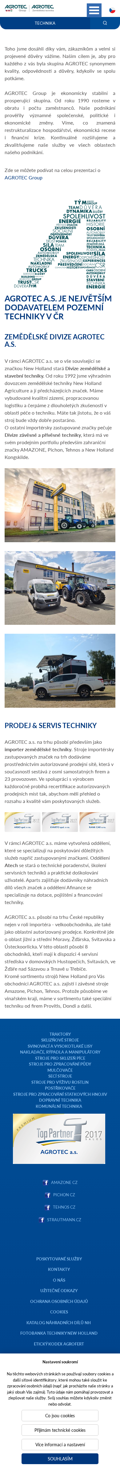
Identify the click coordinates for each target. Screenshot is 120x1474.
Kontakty (59, 1269)
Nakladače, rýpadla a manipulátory (60, 1052)
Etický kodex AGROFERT (59, 1344)
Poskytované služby (59, 1259)
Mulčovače (60, 1070)
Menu (94, 10)
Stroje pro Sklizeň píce (60, 1058)
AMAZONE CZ (64, 1182)
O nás (59, 1280)
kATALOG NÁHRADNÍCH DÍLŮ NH (59, 1322)
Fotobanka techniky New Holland (59, 1333)
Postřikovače (60, 1088)
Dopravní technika (60, 1100)
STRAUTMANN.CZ (64, 1219)
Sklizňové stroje (60, 1040)
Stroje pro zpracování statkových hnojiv (60, 1094)
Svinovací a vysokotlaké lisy (60, 1046)
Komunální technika (59, 1106)
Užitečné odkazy (59, 1290)
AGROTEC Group (23, 177)
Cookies (59, 1312)
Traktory (60, 1034)
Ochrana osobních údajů (59, 1301)
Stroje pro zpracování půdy (60, 1064)
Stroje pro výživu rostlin (60, 1082)
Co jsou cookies (60, 1415)
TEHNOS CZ (63, 1207)
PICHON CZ (64, 1195)
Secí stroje (60, 1076)
